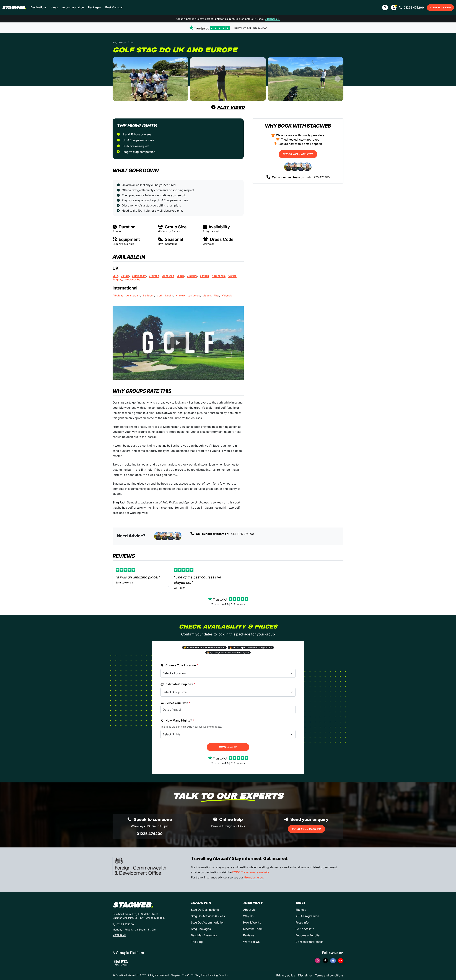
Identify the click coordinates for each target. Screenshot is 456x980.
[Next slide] (338, 79)
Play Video (231, 107)
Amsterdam (133, 295)
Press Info (302, 922)
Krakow (180, 295)
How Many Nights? (179, 720)
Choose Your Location (181, 665)
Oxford (232, 275)
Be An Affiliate (305, 929)
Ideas (54, 7)
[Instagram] (317, 960)
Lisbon (207, 295)
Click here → (272, 18)
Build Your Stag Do (306, 829)
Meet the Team (253, 929)
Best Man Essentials (204, 935)
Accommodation (73, 7)
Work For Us (251, 941)
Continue (226, 747)
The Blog (197, 941)
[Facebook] (333, 960)
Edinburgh (168, 275)
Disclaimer (305, 975)
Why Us (248, 916)
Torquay (117, 279)
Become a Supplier (308, 935)
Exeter (180, 275)
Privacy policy (285, 975)
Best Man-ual (114, 7)
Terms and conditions (329, 975)
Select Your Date (177, 703)
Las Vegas (194, 295)
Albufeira (118, 295)
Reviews (248, 935)
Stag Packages (201, 929)
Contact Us (119, 934)
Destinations (38, 7)
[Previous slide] (118, 79)
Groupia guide (253, 877)
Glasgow (192, 275)
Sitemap (301, 909)
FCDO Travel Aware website (250, 872)
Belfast (125, 275)
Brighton (154, 275)
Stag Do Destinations (205, 909)
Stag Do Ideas (119, 42)
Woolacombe (132, 279)
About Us (249, 909)
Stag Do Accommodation (207, 922)
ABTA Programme (307, 916)
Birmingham (139, 275)
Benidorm (148, 295)
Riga (216, 295)
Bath (115, 275)
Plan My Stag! (440, 7)
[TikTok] (325, 960)
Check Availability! (298, 154)
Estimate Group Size (180, 684)
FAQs (241, 826)
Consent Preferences (309, 941)
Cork (159, 295)
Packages (94, 7)
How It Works (252, 922)
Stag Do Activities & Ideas (208, 916)
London (204, 275)
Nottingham (219, 275)
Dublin (169, 295)
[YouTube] (340, 960)
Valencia (227, 295)
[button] (394, 7)
